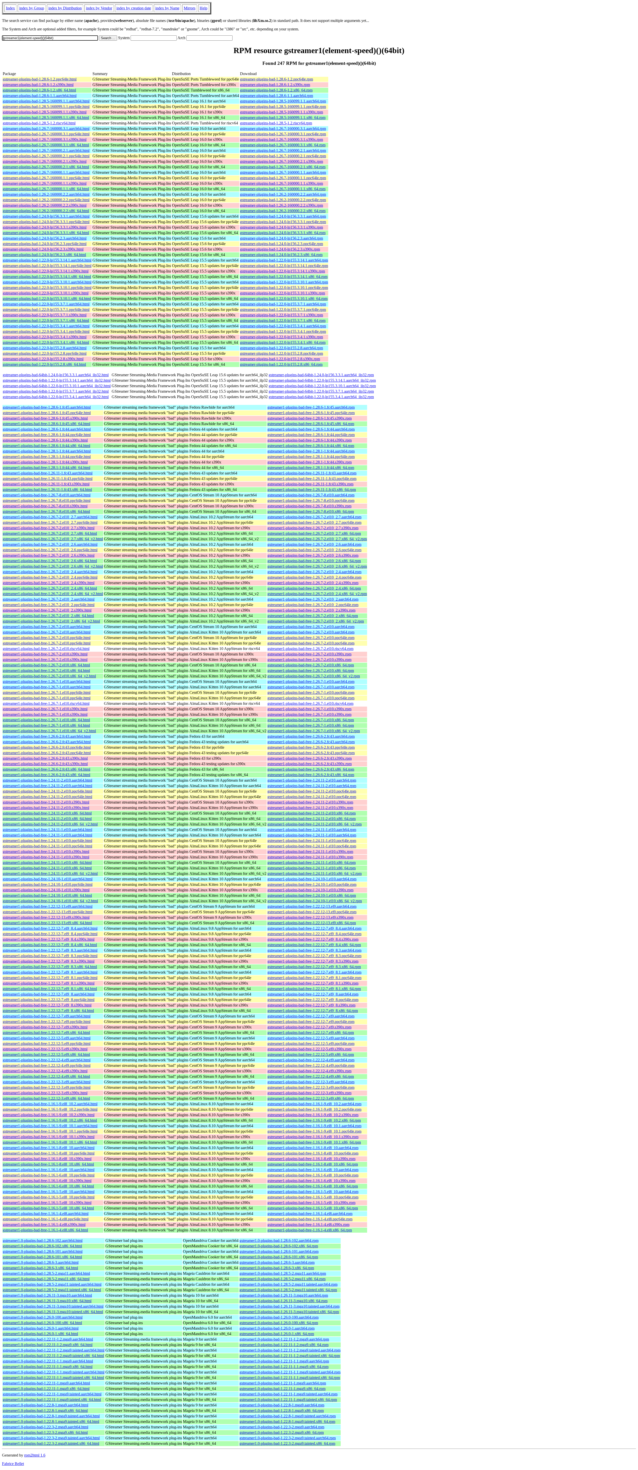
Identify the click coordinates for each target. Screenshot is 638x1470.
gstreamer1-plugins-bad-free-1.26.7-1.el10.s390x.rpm (309, 709)
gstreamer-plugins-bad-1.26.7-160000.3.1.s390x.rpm (281, 139)
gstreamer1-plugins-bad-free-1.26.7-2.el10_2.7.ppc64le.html (50, 522)
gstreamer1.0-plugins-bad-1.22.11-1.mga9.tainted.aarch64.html (52, 1394)
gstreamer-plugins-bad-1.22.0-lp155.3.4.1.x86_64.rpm (282, 342)
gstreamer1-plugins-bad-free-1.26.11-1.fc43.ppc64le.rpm (311, 478)
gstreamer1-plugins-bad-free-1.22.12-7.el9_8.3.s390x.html (48, 961)
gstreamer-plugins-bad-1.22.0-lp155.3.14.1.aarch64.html (47, 260)
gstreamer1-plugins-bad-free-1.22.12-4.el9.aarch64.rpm (310, 1060)
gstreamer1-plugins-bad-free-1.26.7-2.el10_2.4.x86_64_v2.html (53, 594)
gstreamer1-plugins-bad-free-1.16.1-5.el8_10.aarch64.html (48, 1192)
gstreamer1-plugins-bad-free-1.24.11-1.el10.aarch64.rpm (311, 829)
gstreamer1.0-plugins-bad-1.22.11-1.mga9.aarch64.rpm (282, 1383)
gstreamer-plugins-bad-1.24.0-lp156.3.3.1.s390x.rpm (281, 227)
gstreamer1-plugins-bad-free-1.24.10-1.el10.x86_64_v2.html (50, 901)
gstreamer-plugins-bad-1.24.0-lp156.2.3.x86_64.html (44, 255)
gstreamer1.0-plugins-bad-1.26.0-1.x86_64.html (40, 1334)
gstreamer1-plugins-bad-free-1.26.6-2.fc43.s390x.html (45, 758)
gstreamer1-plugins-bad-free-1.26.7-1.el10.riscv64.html (46, 703)
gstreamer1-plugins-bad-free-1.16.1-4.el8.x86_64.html (45, 1230)
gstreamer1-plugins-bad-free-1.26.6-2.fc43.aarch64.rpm (311, 736)
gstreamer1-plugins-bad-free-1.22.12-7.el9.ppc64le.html (46, 1021)
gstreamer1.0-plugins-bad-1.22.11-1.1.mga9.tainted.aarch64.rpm (289, 1372)
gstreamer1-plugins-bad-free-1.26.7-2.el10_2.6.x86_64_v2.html (53, 566)
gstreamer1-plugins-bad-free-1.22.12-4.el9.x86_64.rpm (310, 1076)
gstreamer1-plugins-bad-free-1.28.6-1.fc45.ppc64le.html (47, 413)
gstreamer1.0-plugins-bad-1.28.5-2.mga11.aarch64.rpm (282, 1273)
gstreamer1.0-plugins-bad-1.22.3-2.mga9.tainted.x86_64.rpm (287, 1443)
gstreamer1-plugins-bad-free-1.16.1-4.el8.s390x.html (44, 1224)
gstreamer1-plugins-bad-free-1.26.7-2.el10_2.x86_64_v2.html (51, 621)
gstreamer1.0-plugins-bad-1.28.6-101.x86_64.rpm (278, 1257)
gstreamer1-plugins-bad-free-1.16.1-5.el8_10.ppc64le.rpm (312, 1197)
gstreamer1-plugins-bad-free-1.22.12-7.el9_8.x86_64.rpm (312, 1011)
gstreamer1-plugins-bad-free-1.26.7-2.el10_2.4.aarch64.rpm (314, 572)
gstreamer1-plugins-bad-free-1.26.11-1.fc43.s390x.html (46, 484)
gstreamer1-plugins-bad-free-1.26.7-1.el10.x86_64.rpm (310, 720)
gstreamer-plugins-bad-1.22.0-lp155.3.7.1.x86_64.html (46, 320)
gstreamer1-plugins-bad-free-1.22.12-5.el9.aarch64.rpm (310, 1038)
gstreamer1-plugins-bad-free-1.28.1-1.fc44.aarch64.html (47, 451)
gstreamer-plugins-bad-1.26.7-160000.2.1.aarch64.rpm (283, 150)
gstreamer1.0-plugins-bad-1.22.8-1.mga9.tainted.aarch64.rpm (287, 1416)
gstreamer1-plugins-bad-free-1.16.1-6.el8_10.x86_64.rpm (312, 1186)
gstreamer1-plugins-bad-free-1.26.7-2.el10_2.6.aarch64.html (50, 544)
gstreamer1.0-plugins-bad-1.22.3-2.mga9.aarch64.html (45, 1427)
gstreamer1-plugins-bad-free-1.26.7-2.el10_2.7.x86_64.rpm (314, 533)
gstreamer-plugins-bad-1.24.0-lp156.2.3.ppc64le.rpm (281, 244)
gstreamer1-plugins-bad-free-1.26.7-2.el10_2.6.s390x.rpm (312, 555)
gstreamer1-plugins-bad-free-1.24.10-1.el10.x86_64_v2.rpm (314, 901)
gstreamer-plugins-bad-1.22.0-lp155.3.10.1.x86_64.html (47, 298)
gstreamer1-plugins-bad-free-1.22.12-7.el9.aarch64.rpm (310, 1016)
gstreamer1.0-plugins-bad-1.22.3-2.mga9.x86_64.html (45, 1432)
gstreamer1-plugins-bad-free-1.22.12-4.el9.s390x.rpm (309, 1071)
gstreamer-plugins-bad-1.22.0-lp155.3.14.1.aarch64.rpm (284, 260)
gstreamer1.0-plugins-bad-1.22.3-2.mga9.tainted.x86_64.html (51, 1443)
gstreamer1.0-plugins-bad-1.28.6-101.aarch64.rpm (279, 1251)
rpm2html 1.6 (34, 1455)
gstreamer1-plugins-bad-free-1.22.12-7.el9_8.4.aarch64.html (50, 928)
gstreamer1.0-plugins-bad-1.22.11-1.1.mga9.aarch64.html (48, 1361)
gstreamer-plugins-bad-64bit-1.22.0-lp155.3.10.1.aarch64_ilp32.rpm (322, 386)
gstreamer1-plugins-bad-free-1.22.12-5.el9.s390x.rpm (309, 1049)
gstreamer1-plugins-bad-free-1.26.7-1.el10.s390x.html (45, 709)
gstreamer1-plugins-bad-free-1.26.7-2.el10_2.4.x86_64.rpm (314, 588)
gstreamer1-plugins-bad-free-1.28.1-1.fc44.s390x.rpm (309, 462)
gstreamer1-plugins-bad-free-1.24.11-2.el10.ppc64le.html (47, 791)
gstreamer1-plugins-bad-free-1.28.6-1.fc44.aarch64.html (47, 429)
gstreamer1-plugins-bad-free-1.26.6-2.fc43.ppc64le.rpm (311, 747)
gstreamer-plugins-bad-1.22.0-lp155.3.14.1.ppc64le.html (47, 266)
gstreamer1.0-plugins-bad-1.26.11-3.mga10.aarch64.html (47, 1295)
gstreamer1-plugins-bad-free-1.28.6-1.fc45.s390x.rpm (309, 418)
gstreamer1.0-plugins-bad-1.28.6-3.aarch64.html (41, 1262)
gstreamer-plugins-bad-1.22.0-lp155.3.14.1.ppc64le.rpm (284, 266)
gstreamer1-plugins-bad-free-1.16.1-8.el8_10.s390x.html (47, 1159)
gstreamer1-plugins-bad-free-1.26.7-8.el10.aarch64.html (46, 495)
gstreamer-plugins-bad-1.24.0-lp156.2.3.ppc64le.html (44, 244)
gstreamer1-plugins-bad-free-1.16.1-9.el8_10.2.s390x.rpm (312, 1115)
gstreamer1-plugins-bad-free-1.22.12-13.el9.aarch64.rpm (311, 906)
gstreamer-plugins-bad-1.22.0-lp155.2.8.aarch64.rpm (281, 348)
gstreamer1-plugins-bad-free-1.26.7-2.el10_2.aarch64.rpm (312, 599)
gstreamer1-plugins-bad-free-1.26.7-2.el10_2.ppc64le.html (48, 605)
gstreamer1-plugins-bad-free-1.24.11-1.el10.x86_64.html (47, 862)
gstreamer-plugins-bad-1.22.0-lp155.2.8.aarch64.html (44, 348)
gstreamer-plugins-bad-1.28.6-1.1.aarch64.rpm (276, 95)
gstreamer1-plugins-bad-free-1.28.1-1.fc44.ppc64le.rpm (311, 457)
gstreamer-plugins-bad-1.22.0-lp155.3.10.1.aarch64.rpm (284, 282)
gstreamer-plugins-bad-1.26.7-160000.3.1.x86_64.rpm (282, 145)
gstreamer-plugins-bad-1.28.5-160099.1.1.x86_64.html (46, 117)
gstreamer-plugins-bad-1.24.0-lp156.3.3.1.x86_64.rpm (282, 233)
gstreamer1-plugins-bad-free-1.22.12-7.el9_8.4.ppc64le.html (50, 934)
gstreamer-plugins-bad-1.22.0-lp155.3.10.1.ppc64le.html (47, 287)
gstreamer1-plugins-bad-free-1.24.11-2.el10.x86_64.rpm (311, 813)
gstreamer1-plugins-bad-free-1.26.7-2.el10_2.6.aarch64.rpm (314, 544)
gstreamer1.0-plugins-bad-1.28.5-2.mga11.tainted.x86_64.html (52, 1290)
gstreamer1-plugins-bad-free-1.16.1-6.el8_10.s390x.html (47, 1181)
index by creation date (133, 8)
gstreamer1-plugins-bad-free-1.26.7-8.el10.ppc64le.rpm (310, 500)
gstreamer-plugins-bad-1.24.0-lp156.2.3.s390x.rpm (280, 249)
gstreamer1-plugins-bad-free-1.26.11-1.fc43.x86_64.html (47, 489)
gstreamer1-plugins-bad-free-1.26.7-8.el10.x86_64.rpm (310, 511)
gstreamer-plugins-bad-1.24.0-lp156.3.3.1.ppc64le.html (46, 222)
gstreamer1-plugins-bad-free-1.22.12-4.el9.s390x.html (45, 1071)
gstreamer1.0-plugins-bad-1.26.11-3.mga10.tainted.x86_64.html (53, 1312)
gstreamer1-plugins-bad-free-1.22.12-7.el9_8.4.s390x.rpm (312, 939)
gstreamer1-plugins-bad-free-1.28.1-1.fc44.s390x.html (45, 462)
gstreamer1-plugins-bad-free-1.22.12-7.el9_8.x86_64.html (48, 1011)
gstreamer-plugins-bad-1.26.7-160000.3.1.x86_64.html (46, 145)
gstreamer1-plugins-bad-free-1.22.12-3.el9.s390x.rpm (309, 1093)
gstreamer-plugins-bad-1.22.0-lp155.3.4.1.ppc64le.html (46, 331)
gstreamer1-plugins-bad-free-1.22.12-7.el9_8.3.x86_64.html (50, 967)
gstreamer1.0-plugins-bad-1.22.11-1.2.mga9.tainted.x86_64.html (53, 1356)
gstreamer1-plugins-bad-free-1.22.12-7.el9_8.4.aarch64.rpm (314, 928)
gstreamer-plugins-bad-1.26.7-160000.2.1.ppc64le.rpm (283, 156)
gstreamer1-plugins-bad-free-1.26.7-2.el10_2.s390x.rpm (311, 610)
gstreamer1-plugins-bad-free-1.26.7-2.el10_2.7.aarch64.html (50, 517)
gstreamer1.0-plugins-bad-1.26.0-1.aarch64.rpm (277, 1328)
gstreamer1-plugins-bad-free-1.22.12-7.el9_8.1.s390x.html (48, 983)
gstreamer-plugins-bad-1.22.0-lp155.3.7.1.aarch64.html (46, 304)
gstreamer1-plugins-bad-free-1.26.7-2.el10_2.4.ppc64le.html (50, 577)
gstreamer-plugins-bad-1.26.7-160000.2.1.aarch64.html (46, 150)
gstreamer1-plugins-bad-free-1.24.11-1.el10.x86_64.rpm (311, 862)
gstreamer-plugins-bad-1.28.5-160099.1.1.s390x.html (44, 112)
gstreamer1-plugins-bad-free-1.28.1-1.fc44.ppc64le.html (47, 457)
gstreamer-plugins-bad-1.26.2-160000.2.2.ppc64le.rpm (283, 200)
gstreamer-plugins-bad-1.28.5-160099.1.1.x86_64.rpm (282, 117)
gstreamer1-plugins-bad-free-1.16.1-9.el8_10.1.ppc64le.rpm (314, 1131)
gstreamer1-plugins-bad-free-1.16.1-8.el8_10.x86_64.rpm (312, 1164)
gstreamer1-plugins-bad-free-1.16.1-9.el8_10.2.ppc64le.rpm (314, 1109)
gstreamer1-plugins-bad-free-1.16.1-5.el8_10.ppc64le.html (48, 1197)
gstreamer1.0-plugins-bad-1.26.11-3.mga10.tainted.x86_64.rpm (289, 1312)
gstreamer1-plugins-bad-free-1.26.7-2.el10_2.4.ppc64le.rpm (314, 577)
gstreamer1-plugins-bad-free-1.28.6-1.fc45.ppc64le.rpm (311, 413)
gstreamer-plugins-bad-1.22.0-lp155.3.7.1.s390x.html (44, 315)
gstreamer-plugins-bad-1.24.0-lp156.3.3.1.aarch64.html (46, 216)
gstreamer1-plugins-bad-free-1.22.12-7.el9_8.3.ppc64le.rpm (314, 956)
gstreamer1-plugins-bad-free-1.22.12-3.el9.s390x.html (45, 1093)
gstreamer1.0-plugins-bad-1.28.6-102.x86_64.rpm (278, 1246)
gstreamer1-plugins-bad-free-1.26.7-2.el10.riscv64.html (46, 648)
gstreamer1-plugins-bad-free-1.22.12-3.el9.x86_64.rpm (310, 1098)
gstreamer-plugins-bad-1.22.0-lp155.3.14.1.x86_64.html (47, 277)
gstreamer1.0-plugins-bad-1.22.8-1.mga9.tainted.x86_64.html (51, 1421)
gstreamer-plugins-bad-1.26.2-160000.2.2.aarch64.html (46, 194)
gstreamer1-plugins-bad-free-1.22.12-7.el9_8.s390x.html (47, 1005)
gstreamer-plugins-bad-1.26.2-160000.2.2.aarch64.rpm (283, 194)
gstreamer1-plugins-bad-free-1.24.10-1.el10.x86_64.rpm (311, 895)
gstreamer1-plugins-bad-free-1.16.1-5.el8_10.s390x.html (47, 1202)
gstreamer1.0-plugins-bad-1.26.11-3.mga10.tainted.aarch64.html (53, 1306)
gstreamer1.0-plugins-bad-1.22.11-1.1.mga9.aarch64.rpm (284, 1361)
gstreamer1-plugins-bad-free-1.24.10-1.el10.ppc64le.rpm (311, 884)
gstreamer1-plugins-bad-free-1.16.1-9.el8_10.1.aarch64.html (50, 1126)
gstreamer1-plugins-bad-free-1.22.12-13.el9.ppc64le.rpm (311, 912)
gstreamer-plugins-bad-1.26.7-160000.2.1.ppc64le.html (46, 156)
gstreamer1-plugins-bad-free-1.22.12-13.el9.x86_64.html (47, 923)
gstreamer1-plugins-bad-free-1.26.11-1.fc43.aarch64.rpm (311, 473)
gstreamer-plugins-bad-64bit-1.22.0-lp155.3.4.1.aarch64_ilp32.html (56, 397)
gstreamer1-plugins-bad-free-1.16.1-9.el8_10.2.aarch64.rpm (314, 1104)
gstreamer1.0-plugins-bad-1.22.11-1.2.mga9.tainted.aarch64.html (53, 1350)
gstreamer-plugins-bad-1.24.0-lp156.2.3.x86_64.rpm (281, 255)
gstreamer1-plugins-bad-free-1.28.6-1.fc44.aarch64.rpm (311, 429)
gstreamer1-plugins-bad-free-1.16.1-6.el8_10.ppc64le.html (48, 1175)
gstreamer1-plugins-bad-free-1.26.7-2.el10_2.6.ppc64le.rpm (314, 550)
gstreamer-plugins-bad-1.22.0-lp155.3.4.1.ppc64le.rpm (283, 331)
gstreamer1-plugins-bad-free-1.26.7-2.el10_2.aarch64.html (48, 599)
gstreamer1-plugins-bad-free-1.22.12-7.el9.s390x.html (45, 1027)
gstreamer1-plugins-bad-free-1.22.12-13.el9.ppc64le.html (47, 912)
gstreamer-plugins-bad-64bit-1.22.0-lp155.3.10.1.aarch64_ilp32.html (57, 386)
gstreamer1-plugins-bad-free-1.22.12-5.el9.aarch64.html (46, 1038)
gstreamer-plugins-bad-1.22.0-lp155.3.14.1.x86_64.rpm (283, 277)
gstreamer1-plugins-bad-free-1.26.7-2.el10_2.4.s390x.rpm (312, 583)
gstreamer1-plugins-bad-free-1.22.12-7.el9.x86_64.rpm (310, 1032)
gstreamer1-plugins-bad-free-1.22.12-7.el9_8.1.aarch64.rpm (314, 972)
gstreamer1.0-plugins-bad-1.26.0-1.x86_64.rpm (276, 1334)
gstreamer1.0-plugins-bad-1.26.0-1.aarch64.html (41, 1328)
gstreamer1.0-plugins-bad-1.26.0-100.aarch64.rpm (279, 1317)
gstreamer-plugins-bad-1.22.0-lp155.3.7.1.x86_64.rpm (282, 320)
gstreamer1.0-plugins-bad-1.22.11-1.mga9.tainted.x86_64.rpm (288, 1399)
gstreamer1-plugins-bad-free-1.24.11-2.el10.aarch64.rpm (311, 780)
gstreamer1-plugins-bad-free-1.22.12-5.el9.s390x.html (45, 1049)
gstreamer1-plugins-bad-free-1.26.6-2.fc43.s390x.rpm (309, 758)
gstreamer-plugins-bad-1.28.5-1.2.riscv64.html (39, 123)
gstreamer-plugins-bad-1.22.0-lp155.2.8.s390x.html (43, 359)
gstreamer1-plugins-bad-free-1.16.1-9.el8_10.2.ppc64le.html (50, 1109)
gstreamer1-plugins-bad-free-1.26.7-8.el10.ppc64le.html (46, 500)
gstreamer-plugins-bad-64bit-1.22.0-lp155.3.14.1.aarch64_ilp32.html (57, 380)
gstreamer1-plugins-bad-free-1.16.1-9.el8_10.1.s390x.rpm (312, 1137)
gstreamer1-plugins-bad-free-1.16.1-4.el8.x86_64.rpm (309, 1230)
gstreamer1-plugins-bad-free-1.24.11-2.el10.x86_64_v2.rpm (314, 824)
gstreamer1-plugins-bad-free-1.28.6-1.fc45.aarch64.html (47, 407)
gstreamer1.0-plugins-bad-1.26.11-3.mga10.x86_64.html (47, 1301)
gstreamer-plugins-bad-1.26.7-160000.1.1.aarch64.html (46, 172)
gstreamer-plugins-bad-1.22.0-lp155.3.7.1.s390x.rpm (281, 315)
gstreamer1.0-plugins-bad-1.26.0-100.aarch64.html (42, 1317)
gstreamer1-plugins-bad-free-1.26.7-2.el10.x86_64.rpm (310, 665)
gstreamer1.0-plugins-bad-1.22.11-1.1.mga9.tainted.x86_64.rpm (289, 1378)
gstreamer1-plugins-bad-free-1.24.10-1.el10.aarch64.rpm (311, 879)
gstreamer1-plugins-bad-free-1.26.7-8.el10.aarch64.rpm (310, 495)
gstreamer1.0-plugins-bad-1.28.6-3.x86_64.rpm (276, 1268)
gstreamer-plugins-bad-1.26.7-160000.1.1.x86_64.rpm (282, 189)
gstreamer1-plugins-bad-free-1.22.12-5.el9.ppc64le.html (46, 1043)
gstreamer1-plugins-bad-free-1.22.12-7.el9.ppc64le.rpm (310, 1021)
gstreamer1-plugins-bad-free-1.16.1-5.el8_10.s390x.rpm (311, 1202)
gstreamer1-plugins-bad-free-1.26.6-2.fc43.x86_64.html (46, 769)
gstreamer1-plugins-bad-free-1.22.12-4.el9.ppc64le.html (46, 1065)
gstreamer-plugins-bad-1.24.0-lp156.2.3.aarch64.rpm (281, 238)
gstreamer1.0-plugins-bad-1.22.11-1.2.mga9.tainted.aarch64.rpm (289, 1350)
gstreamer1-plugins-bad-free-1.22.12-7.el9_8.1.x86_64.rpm (314, 989)
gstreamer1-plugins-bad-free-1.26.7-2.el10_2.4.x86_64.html (50, 588)
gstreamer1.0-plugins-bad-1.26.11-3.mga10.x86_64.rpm (283, 1301)
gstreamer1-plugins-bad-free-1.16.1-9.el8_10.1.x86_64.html (50, 1142)
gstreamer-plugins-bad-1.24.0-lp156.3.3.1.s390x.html (44, 227)
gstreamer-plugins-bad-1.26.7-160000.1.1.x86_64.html (46, 189)
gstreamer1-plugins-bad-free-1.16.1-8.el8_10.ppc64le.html (48, 1153)
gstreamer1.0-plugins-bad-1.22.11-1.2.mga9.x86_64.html (47, 1345)
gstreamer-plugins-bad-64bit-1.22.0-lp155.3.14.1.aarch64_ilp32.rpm (322, 380)
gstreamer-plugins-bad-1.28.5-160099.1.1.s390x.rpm (281, 112)
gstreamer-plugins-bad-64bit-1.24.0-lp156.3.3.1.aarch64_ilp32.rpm (321, 375)
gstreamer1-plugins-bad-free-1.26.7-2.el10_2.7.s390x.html (48, 528)
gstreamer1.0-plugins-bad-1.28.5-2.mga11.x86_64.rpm (282, 1279)
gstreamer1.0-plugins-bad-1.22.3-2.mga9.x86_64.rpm (281, 1432)
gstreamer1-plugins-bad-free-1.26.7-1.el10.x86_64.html (46, 720)
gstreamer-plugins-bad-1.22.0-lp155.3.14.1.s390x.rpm (282, 271)
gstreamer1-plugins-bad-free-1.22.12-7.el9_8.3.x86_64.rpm (314, 967)
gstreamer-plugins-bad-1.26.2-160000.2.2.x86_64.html (46, 211)
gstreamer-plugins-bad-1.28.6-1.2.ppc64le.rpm (276, 79)
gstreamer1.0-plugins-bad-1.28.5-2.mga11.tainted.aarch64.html (52, 1284)
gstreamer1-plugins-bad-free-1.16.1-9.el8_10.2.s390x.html (48, 1115)
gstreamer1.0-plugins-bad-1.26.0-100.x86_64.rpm (278, 1323)
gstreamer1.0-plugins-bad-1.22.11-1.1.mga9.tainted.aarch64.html (53, 1372)
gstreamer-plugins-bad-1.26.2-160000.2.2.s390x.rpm (281, 205)
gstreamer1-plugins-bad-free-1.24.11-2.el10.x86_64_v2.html (50, 824)
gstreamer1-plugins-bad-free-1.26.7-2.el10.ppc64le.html (46, 638)
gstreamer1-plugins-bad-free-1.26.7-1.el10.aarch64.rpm (310, 681)
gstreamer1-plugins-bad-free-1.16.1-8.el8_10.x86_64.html (48, 1164)
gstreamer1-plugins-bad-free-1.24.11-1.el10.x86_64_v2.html (50, 873)
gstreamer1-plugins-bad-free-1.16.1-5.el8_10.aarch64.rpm (312, 1192)
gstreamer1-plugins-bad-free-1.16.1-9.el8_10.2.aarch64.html (50, 1104)
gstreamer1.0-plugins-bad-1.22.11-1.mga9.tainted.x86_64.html (52, 1399)
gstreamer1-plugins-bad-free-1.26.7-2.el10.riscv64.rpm (310, 648)
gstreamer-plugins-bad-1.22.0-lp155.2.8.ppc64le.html (44, 353)
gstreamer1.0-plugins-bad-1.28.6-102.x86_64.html (42, 1246)
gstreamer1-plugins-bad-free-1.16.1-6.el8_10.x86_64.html (48, 1186)
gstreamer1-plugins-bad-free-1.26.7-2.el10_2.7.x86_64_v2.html (53, 539)
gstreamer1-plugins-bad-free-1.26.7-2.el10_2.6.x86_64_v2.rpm (317, 566)
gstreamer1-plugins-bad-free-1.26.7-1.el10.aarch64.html (46, 681)
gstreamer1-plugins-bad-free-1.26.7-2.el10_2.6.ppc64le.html (50, 550)
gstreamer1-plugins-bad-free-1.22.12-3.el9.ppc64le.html (46, 1087)
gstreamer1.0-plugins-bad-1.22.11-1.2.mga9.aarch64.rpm (284, 1339)
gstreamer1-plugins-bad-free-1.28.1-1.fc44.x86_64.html (46, 467)
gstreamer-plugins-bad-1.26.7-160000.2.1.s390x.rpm (281, 161)
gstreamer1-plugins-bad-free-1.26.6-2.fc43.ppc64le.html (47, 747)
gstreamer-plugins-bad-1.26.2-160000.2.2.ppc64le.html (46, 200)
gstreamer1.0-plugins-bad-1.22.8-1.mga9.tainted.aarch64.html (51, 1416)
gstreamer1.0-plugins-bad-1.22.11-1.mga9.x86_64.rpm (282, 1388)
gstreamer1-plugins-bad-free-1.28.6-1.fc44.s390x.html (45, 440)
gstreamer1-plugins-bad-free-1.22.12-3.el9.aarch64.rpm (310, 1082)
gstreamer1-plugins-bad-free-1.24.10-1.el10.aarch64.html (47, 879)
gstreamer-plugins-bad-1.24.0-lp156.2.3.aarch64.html (44, 238)
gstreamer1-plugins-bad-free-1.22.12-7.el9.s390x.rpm (309, 1027)
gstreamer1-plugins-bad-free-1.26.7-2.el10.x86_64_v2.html (49, 676)
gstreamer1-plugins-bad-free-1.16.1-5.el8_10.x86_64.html (48, 1208)
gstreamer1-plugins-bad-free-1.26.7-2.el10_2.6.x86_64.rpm (314, 561)
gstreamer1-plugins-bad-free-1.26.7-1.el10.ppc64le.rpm (310, 692)
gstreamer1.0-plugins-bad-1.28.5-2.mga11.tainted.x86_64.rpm (288, 1290)
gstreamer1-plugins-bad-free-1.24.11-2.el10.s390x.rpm (310, 802)
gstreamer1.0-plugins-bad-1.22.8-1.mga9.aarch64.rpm (281, 1405)
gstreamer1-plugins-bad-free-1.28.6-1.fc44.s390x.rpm (309, 440)
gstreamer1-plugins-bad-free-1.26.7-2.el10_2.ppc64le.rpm (312, 605)
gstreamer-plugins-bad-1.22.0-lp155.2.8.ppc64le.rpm (281, 353)
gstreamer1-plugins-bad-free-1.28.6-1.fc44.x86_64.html (46, 446)
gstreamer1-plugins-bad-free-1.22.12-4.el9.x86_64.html (46, 1076)
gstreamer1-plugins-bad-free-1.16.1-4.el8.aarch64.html (45, 1213)
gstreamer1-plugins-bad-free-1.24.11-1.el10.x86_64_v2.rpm (314, 873)
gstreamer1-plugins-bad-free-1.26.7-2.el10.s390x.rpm (309, 654)
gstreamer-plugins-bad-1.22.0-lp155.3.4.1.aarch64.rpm (283, 326)
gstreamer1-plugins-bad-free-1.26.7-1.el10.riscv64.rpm (310, 703)
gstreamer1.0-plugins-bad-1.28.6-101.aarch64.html (42, 1251)
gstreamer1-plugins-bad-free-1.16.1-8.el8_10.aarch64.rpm (312, 1148)
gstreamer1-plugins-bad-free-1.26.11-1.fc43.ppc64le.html (47, 478)
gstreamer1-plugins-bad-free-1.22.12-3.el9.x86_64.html (46, 1098)
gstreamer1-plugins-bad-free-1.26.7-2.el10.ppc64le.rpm (310, 638)
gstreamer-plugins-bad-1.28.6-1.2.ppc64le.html (40, 79)
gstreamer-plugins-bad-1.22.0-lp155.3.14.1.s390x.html (45, 271)
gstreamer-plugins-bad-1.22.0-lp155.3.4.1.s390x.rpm (281, 337)
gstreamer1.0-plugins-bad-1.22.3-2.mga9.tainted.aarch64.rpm (287, 1438)
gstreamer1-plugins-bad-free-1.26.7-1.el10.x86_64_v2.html (49, 731)
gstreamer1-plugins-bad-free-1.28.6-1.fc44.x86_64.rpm (310, 446)
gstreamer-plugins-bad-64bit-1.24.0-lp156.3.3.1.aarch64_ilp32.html (56, 375)
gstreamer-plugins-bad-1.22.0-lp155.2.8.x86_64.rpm (281, 364)
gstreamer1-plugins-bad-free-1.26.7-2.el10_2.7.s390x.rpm (312, 528)
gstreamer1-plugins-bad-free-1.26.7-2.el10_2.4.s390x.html (48, 583)
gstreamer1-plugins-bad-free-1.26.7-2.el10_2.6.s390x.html (48, 555)
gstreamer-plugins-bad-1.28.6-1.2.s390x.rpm (275, 85)
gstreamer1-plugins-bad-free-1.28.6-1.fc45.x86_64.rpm (310, 424)
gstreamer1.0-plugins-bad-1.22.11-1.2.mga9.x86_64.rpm (283, 1345)
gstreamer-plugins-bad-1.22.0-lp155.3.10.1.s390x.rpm (282, 293)
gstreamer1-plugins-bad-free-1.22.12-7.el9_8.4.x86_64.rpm (314, 945)
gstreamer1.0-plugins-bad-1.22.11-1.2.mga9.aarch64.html (48, 1339)
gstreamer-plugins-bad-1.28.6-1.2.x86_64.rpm (276, 90)
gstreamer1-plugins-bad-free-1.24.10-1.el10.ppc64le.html (47, 884)
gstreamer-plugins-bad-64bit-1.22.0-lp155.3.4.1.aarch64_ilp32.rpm (321, 397)
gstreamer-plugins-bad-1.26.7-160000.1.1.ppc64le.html (46, 178)
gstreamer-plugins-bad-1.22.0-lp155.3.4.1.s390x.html (44, 337)
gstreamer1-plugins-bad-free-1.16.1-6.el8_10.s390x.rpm (311, 1181)
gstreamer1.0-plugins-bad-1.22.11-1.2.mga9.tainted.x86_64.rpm (289, 1356)
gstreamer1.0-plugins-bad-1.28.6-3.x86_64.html (40, 1268)
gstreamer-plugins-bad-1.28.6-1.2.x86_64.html (39, 90)
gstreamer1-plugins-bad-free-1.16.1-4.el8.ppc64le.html (45, 1219)
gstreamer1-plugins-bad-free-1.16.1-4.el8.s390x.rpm (308, 1224)
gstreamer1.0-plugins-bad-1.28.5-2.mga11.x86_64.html (46, 1279)
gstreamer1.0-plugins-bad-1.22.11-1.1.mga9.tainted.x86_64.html (53, 1378)
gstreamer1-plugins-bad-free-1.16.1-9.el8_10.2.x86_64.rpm (314, 1120)
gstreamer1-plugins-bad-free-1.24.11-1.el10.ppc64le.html (47, 840)
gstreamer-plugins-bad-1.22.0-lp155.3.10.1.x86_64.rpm (283, 298)
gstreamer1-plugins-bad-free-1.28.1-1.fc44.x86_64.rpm (310, 467)
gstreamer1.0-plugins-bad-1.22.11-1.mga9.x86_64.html (46, 1388)
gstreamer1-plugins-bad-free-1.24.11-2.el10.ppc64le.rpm (311, 791)
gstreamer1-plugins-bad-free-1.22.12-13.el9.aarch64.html (47, 906)
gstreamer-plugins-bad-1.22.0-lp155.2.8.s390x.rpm (280, 359)
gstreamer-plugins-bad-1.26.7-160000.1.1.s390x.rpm (281, 183)
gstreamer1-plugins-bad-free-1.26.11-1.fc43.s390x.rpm (310, 484)
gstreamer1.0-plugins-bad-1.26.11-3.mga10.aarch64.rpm (283, 1295)
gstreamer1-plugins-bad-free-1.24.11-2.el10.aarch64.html (47, 780)
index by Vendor (99, 8)
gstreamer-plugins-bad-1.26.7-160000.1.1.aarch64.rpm (283, 172)
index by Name (167, 8)
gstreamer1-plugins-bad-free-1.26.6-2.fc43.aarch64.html (47, 736)
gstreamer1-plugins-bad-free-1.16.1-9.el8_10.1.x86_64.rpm (314, 1142)
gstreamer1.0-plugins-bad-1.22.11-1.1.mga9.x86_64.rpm (283, 1367)
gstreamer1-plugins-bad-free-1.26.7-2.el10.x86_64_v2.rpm (313, 676)
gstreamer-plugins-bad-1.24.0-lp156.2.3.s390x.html (43, 249)
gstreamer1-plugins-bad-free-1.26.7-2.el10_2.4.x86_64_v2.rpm (317, 594)
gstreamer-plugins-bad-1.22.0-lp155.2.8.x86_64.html (44, 364)
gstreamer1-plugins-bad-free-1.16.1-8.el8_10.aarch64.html (48, 1148)
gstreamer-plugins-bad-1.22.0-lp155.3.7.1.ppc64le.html (46, 309)
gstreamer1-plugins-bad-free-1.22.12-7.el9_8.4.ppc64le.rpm (314, 934)
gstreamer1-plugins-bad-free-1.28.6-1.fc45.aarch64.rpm (311, 407)
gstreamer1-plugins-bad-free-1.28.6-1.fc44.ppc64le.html (47, 435)
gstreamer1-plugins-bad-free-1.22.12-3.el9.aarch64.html (46, 1082)
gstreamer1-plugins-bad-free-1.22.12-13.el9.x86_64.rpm (311, 923)
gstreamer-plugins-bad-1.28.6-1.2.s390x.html (38, 85)
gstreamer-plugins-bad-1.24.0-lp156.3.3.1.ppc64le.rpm (283, 222)
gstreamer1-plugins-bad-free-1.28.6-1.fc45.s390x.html (45, 418)
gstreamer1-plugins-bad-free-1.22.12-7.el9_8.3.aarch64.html (50, 950)
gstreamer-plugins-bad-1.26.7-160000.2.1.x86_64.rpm (282, 167)
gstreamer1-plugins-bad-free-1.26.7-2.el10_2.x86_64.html (48, 616)
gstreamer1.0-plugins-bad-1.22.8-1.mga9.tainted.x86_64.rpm (287, 1421)
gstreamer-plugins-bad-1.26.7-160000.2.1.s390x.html (44, 161)
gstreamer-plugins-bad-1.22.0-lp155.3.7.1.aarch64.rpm (283, 304)
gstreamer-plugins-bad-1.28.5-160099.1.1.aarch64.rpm (283, 101)
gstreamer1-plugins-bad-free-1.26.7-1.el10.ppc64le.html (46, 692)
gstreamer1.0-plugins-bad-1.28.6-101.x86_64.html (42, 1257)
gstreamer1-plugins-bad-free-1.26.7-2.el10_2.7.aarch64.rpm (314, 517)
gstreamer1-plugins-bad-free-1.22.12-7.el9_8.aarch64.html (48, 994)
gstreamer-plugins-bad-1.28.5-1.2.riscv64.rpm (276, 123)
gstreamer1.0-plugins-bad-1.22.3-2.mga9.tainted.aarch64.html (51, 1438)
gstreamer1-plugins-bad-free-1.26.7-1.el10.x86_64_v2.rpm (313, 731)
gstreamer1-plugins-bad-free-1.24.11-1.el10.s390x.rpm (310, 851)
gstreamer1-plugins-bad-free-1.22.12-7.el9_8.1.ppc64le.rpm (314, 978)
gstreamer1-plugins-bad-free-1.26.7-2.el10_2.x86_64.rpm (312, 616)
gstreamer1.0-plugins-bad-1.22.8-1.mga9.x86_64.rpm (281, 1410)
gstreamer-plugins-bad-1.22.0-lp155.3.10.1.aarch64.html (47, 282)
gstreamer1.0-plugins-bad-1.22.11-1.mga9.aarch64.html (46, 1383)
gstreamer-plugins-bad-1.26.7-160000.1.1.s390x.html (44, 183)
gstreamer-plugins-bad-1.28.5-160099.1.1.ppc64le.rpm (283, 106)
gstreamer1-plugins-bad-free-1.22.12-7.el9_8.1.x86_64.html (50, 989)
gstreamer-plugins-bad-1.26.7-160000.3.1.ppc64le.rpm (283, 134)
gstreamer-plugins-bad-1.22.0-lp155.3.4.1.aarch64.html (46, 326)
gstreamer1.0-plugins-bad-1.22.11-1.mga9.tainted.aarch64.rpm (288, 1394)
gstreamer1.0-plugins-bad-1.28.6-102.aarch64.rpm (279, 1240)
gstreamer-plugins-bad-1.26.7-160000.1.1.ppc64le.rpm (283, 178)
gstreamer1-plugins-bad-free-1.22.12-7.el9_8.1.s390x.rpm (312, 983)
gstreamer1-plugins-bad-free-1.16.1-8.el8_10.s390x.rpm (311, 1159)
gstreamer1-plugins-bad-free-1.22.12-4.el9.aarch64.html (46, 1060)
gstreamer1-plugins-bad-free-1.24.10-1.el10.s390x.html (46, 890)
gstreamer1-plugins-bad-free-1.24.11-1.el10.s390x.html (46, 851)
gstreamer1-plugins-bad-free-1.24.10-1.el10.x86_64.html (47, 895)
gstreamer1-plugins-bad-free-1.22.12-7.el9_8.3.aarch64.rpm (314, 950)
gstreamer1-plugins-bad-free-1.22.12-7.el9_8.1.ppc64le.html (50, 978)
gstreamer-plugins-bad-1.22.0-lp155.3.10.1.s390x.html (45, 293)
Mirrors (189, 8)
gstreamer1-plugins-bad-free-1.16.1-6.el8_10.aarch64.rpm (312, 1170)
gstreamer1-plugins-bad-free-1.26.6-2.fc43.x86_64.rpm (310, 769)
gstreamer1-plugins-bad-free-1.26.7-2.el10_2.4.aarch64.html (50, 572)
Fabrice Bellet (13, 1464)
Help (203, 8)
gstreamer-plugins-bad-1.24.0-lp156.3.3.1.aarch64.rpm (283, 216)
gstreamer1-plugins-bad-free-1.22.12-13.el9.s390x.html (46, 917)
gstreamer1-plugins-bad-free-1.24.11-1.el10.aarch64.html (47, 829)
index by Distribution (65, 8)
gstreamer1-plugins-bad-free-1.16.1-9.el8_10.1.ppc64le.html (50, 1131)
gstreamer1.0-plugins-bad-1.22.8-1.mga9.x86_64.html (45, 1410)
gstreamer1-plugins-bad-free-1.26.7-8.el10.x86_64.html (46, 511)
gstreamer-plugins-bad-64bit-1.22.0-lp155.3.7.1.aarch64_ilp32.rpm (321, 391)
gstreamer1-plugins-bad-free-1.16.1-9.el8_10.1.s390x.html (48, 1137)
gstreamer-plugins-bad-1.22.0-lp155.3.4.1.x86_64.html (46, 342)
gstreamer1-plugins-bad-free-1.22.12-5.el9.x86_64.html (46, 1054)
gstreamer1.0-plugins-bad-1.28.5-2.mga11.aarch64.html (46, 1273)
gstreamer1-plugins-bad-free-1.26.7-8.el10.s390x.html (45, 506)
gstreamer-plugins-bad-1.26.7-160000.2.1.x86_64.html (46, 167)
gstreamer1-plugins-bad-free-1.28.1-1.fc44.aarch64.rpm (311, 451)
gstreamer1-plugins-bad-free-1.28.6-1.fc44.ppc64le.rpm (311, 435)
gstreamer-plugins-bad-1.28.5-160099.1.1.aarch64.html (46, 101)
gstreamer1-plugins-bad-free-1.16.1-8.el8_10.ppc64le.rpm (312, 1153)
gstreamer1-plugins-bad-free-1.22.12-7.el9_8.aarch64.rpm (312, 994)
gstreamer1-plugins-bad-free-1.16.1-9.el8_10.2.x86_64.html (50, 1120)
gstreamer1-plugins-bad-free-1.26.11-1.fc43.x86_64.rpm (311, 489)
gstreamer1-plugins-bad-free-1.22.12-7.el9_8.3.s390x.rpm (312, 961)
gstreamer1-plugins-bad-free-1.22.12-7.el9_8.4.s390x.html (48, 939)
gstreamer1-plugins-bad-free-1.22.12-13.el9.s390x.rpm (310, 917)
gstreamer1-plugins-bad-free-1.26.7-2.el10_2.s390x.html (47, 610)
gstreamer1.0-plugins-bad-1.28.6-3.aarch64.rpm (277, 1262)
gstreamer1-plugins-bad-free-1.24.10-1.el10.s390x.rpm (310, 890)
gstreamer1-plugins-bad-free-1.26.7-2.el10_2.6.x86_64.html (50, 561)
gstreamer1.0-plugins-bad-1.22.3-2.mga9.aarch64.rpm (281, 1427)
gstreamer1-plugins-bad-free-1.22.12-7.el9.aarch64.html (46, 1016)
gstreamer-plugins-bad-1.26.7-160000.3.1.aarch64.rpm (283, 128)
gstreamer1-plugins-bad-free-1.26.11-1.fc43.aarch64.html (47, 473)
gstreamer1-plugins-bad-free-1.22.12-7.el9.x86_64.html (46, 1032)
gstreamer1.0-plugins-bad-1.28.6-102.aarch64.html (42, 1240)
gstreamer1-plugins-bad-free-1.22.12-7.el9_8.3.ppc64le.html (50, 956)
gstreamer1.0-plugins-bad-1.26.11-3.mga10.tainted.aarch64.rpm (289, 1306)
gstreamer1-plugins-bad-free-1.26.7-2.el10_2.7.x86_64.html (50, 533)
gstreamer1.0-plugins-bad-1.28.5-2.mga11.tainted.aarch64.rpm (288, 1284)
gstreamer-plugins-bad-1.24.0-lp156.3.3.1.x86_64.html (46, 233)
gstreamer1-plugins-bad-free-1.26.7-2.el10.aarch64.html (46, 627)
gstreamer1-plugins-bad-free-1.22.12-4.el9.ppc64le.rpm (310, 1065)
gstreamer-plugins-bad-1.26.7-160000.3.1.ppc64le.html (46, 134)
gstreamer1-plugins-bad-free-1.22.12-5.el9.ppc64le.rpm (310, 1043)
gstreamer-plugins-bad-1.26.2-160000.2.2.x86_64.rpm (282, 211)
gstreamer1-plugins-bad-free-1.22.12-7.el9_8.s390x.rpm (311, 1005)
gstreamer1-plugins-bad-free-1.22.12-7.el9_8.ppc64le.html (48, 1000)
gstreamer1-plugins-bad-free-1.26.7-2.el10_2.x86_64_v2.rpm (315, 621)
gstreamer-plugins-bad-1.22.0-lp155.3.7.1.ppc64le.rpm (283, 309)
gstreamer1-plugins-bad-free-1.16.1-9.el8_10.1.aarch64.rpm (314, 1126)
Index (10, 8)
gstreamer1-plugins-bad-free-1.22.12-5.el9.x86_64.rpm (310, 1054)
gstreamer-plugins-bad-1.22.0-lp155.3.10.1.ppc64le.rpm (284, 287)
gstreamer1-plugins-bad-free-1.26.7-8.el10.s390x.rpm (309, 506)
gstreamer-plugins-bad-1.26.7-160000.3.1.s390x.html (44, 139)
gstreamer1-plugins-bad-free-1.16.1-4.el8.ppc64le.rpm (309, 1219)
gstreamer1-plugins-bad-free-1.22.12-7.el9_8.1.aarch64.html (50, 972)
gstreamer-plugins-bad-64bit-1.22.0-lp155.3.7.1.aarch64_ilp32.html (56, 391)
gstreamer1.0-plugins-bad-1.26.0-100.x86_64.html (42, 1323)
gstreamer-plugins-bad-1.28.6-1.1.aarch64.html (40, 95)
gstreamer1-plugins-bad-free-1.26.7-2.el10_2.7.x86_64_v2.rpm (317, 539)
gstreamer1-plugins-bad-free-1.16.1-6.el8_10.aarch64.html (48, 1170)
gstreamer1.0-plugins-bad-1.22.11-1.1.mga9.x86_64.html (47, 1367)
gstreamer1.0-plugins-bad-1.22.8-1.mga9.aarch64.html (45, 1405)
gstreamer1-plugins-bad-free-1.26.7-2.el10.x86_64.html (46, 665)
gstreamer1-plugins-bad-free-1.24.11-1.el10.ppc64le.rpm (311, 840)
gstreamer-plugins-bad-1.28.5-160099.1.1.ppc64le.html (46, 106)
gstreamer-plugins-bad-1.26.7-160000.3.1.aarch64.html (46, 128)
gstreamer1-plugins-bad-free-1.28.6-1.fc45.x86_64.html (46, 424)
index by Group (31, 8)
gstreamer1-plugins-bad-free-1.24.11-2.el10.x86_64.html (47, 813)
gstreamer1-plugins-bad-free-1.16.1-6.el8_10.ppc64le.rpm (312, 1175)
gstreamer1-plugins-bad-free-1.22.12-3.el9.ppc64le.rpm (310, 1087)
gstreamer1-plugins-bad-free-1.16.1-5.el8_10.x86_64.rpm (312, 1208)
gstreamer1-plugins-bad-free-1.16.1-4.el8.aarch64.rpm (309, 1213)
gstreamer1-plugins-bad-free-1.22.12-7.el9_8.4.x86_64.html (50, 945)
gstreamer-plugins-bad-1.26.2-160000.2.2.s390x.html (44, 205)
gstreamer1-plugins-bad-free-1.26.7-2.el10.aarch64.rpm (310, 627)
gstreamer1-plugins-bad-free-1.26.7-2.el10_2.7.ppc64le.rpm (314, 522)
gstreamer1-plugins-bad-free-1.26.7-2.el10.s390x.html (45, 654)
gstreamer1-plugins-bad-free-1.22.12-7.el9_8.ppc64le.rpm (312, 1000)
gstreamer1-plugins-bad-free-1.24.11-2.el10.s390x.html (46, 802)
